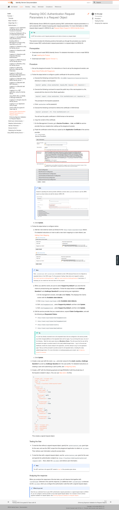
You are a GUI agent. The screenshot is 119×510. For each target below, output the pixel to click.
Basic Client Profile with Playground (43, 71)
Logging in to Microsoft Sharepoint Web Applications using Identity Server (17, 74)
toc (93, 14)
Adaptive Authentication (15, 123)
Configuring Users (70, 366)
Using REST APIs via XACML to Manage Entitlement (17, 96)
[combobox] (103, 2)
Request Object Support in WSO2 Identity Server (69, 28)
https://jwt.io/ (63, 373)
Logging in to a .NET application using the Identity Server (17, 92)
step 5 (59, 469)
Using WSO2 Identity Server (15, 132)
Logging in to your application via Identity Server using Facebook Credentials (17, 29)
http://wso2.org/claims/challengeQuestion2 (67, 278)
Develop (27, 7)
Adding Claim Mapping (42, 235)
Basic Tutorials (12, 20)
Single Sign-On (12, 23)
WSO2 (100, 506)
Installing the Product (43, 55)
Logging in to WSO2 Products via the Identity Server (17, 60)
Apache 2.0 (101, 508)
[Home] (9, 7)
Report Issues (117, 260)
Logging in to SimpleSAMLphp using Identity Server (17, 37)
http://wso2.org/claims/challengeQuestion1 (44, 278)
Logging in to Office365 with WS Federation (17, 83)
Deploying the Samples (14, 130)
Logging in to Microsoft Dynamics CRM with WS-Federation (16, 69)
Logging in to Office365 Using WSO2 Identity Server (17, 79)
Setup (33, 7)
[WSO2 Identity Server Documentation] (10, 2)
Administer (41, 7)
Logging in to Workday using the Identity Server (17, 64)
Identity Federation (13, 125)
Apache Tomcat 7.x (51, 59)
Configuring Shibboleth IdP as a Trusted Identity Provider (17, 33)
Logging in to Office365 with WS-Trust (17, 87)
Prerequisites (98, 16)
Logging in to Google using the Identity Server (17, 100)
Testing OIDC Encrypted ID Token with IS (16, 108)
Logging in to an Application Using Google (17, 104)
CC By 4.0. (80, 508)
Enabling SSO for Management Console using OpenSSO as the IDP (17, 42)
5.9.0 (88, 2)
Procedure (98, 18)
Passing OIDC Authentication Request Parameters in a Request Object (17, 113)
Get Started (14, 7)
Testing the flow (99, 21)
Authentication (12, 25)
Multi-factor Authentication (15, 121)
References (58, 7)
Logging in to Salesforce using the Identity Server (17, 47)
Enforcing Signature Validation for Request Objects (17, 117)
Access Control (12, 128)
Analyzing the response (101, 23)
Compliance (49, 7)
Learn (21, 7)
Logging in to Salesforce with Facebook (17, 51)
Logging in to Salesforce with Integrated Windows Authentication (17, 55)
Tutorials (9, 16)
